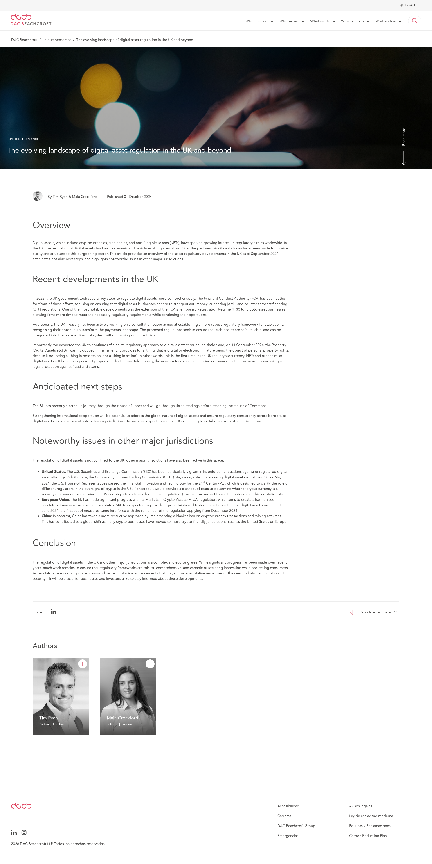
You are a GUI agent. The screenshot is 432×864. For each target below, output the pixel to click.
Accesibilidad (288, 806)
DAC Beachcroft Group (296, 826)
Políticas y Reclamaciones (370, 826)
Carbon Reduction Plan (368, 836)
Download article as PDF (379, 612)
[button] (414, 20)
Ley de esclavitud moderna (371, 816)
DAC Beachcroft (24, 40)
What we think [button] (352, 21)
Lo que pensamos (57, 40)
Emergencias (287, 836)
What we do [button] (320, 21)
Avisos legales (360, 806)
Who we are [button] (289, 21)
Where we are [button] (257, 21)
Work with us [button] (385, 21)
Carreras (284, 816)
